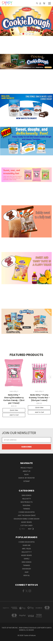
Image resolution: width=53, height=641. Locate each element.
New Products (27, 502)
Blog (26, 474)
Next (50, 377)
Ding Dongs (26, 495)
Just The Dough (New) (27, 515)
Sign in (21, 478)
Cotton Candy (26, 525)
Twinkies (26, 509)
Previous (3, 377)
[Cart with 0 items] (44, 3)
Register (31, 478)
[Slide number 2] (26, 21)
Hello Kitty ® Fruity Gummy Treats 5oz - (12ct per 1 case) (39, 398)
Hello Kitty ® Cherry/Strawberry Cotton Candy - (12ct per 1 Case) (13, 399)
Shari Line (26, 545)
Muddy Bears (26, 522)
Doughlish (26, 569)
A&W (26, 572)
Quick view (14, 410)
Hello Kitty (26, 499)
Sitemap (26, 481)
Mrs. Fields (26, 549)
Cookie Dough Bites (27, 512)
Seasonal (26, 505)
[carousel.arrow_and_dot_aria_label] (20, 34)
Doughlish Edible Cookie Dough (26, 519)
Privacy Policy (27, 468)
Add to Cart (14, 415)
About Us (26, 471)
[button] (26, 61)
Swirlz (26, 559)
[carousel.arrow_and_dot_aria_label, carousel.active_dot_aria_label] (23, 34)
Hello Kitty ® (27, 552)
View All (26, 575)
